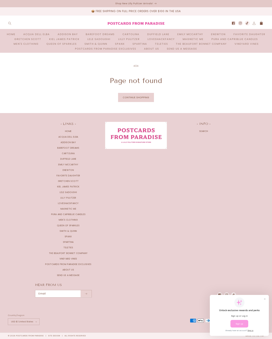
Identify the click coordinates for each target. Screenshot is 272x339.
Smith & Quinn (68, 231)
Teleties (68, 247)
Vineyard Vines (68, 258)
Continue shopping (136, 97)
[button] (9, 23)
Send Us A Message (68, 275)
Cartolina (68, 153)
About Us (68, 269)
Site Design (54, 335)
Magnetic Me (68, 208)
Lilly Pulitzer (68, 197)
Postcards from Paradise (30, 335)
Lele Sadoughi (68, 192)
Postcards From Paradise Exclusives (68, 264)
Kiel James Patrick (68, 186)
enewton (68, 170)
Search (203, 131)
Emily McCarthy (68, 164)
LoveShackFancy (68, 203)
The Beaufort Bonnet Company (68, 253)
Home (68, 131)
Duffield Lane (68, 158)
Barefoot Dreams (68, 147)
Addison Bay (68, 142)
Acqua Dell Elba (68, 136)
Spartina (68, 242)
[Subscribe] (86, 293)
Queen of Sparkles (68, 225)
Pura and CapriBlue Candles (68, 214)
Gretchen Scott (68, 181)
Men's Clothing (68, 219)
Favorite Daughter (68, 175)
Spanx (68, 236)
